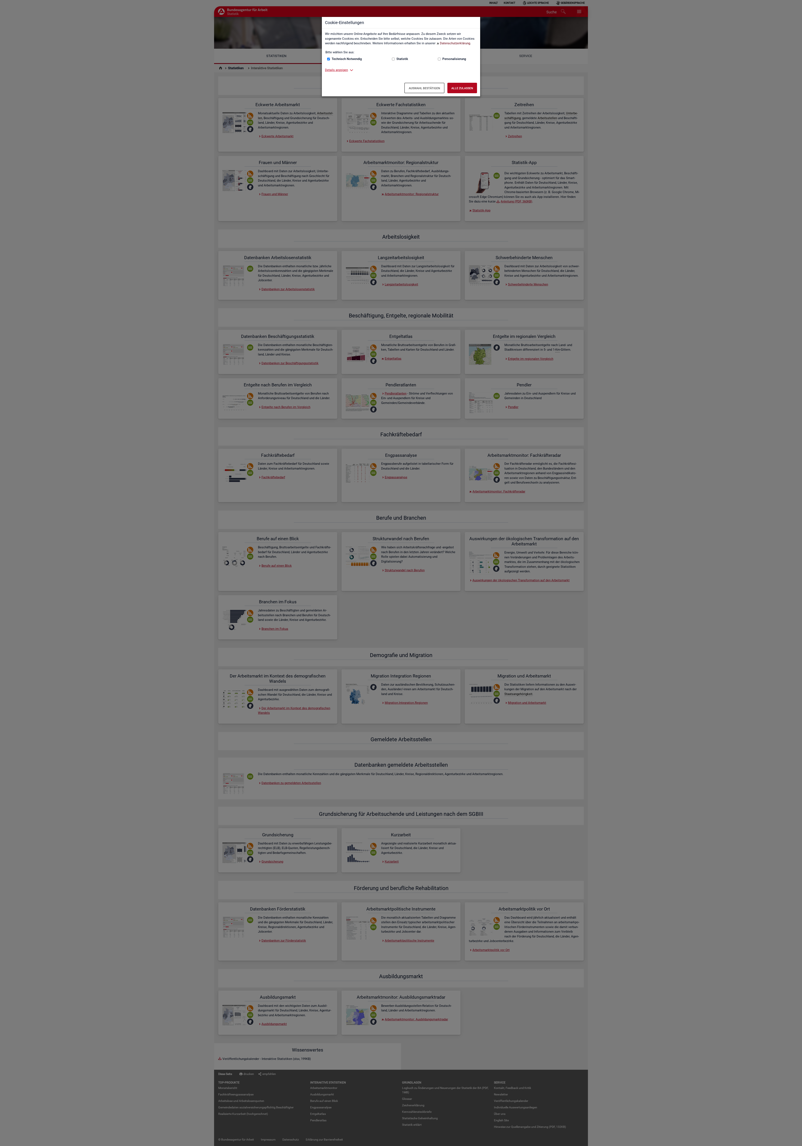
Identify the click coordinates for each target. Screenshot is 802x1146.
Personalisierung (454, 59)
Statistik (402, 59)
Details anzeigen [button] (336, 70)
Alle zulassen (462, 88)
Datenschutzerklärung (455, 43)
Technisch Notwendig (347, 59)
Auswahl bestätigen (424, 88)
